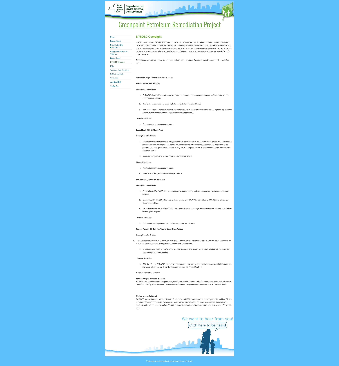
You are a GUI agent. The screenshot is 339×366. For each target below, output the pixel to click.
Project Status (115, 58)
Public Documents (116, 74)
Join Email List (115, 82)
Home (112, 37)
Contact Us (114, 86)
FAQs (112, 66)
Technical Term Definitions (119, 70)
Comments (114, 78)
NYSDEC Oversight (117, 62)
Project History (115, 41)
